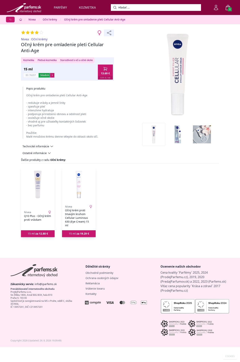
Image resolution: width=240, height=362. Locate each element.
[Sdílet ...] (108, 32)
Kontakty (91, 294)
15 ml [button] (38, 233)
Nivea (32, 19)
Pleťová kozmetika (47, 60)
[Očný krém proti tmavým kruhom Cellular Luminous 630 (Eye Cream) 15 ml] (79, 184)
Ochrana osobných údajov (102, 278)
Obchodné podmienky (99, 273)
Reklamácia (93, 283)
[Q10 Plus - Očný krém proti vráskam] (38, 184)
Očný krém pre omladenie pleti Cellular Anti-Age (94, 19)
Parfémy (60, 7)
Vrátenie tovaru (95, 288)
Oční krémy (50, 19)
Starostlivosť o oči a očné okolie (76, 60)
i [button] (52, 75)
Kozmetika (87, 7)
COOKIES (230, 356)
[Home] (21, 20)
